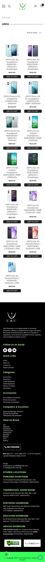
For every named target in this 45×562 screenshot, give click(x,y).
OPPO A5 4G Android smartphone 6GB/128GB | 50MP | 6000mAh (12, 172)
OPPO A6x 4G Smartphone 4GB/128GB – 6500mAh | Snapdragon (33, 64)
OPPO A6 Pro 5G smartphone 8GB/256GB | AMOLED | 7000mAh (12, 135)
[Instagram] (10, 350)
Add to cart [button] (12, 77)
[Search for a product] (9, 6)
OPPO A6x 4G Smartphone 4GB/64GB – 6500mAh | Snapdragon (12, 64)
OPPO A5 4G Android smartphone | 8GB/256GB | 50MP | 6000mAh (33, 135)
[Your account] (35, 6)
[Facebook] (5, 350)
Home (4, 18)
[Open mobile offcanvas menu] (3, 6)
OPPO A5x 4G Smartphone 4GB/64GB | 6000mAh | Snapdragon (12, 209)
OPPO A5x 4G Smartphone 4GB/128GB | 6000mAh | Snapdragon (33, 172)
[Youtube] (14, 350)
